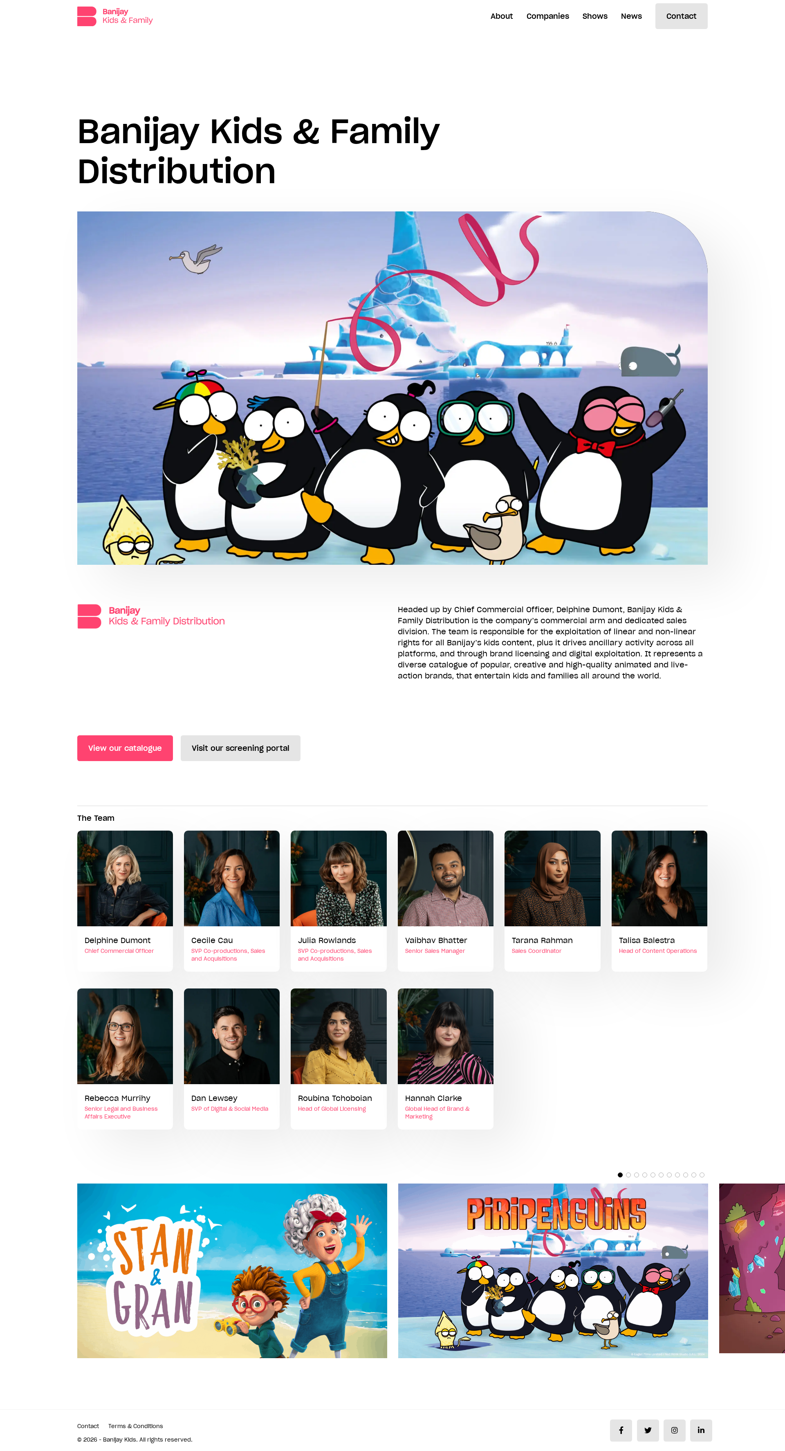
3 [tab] (636, 1174)
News (631, 16)
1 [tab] (620, 1174)
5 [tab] (652, 1174)
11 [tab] (702, 1174)
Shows (595, 16)
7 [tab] (669, 1174)
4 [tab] (644, 1174)
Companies (548, 16)
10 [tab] (693, 1174)
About (502, 16)
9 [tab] (685, 1174)
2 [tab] (628, 1174)
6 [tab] (661, 1174)
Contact (681, 16)
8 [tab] (677, 1174)
